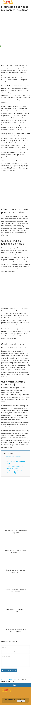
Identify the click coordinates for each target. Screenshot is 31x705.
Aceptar (21, 701)
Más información (12, 701)
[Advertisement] (15, 28)
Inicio (3, 697)
